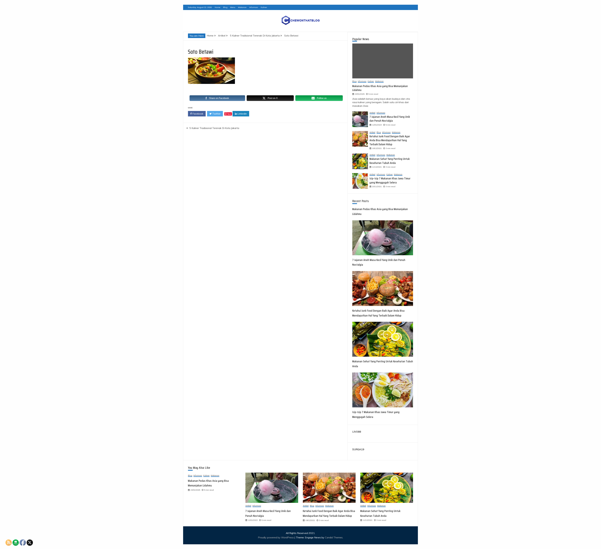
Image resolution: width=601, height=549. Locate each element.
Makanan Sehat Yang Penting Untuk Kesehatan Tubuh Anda (390, 161)
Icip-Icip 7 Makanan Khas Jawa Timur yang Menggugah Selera (390, 180)
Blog (225, 7)
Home (217, 7)
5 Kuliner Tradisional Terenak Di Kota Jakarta (214, 128)
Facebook (197, 113)
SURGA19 (358, 449)
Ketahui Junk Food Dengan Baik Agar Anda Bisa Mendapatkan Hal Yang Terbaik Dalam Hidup (390, 140)
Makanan (242, 7)
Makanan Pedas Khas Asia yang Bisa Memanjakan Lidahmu (380, 88)
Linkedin (242, 113)
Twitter (216, 113)
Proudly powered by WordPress (276, 537)
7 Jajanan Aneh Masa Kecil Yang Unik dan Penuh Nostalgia (390, 119)
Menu (232, 7)
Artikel (372, 113)
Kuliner (264, 7)
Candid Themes (334, 537)
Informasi (253, 7)
